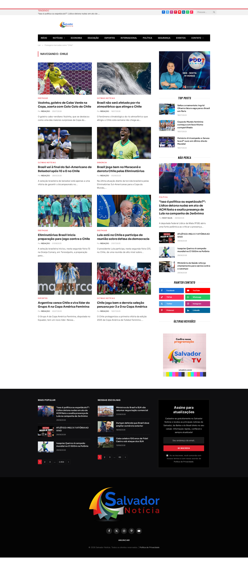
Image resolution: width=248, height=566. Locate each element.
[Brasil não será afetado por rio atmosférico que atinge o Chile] (124, 78)
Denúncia (102, 162)
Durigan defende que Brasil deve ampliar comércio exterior (132, 424)
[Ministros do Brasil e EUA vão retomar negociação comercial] (106, 411)
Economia (76, 38)
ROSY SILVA (167, 218)
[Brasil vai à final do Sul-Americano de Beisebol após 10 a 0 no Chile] (65, 143)
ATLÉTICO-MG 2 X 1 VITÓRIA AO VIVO (193, 235)
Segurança (164, 38)
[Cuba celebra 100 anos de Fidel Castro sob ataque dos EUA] (106, 442)
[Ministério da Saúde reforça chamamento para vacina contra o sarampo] (167, 266)
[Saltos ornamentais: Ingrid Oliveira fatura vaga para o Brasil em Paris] (167, 109)
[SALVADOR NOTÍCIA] (73, 25)
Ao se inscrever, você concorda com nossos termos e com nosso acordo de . (184, 458)
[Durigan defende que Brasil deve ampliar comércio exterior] (106, 426)
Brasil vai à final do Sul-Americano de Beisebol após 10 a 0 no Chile (64, 169)
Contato (196, 38)
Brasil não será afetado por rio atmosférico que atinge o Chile (119, 104)
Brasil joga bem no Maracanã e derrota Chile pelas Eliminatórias (120, 169)
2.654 (61, 462)
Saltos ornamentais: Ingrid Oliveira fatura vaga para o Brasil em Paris (193, 108)
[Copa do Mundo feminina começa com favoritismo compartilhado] (167, 125)
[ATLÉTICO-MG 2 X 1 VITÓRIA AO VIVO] (167, 237)
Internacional (129, 38)
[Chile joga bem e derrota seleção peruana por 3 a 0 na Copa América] (124, 279)
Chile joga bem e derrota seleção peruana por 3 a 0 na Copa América (122, 304)
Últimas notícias (106, 98)
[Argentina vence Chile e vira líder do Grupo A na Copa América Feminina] (65, 279)
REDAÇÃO (45, 111)
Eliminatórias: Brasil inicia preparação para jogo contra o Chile (64, 237)
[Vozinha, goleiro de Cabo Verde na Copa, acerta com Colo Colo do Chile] (65, 78)
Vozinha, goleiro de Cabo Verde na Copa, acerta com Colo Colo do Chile (64, 104)
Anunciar (123, 540)
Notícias (58, 38)
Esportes (109, 38)
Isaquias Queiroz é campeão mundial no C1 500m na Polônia (193, 250)
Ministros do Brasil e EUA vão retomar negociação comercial (132, 409)
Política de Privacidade (183, 462)
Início (44, 38)
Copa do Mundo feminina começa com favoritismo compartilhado (190, 124)
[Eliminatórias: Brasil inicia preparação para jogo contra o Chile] (65, 211)
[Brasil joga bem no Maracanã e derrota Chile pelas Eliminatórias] (124, 143)
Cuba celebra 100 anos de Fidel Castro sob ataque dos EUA (132, 440)
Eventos (181, 38)
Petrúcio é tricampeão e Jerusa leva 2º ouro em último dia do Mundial (193, 141)
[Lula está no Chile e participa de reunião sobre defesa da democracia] (124, 211)
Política (147, 38)
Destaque (43, 98)
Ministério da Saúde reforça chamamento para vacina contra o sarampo (193, 266)
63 (120, 457)
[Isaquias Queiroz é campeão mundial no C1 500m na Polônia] (167, 252)
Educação (93, 38)
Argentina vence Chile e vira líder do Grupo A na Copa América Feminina (64, 304)
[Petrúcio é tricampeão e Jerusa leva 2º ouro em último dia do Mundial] (167, 141)
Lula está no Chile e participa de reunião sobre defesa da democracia (123, 237)
